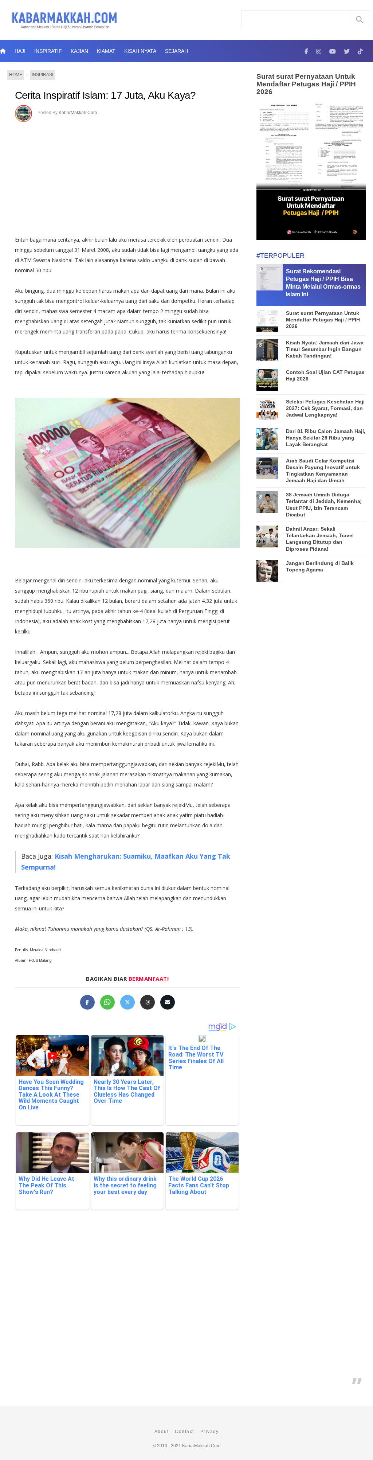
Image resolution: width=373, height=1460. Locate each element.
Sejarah (176, 51)
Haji (20, 51)
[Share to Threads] (147, 1002)
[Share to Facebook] (87, 1002)
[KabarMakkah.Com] (306, 51)
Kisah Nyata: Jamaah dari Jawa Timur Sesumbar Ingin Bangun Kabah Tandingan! (325, 349)
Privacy (209, 1431)
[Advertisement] (135, 176)
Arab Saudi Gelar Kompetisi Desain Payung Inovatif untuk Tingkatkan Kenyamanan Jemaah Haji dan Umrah (323, 471)
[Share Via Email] (167, 1002)
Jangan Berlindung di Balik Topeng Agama (320, 566)
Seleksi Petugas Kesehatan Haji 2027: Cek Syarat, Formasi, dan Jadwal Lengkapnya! (325, 408)
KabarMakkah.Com (78, 112)
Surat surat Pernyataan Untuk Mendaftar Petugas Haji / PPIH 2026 (306, 84)
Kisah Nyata (140, 51)
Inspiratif (48, 51)
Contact (184, 1431)
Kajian (79, 51)
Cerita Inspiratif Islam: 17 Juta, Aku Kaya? (105, 95)
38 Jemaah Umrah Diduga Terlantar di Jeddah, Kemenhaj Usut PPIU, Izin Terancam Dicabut (324, 505)
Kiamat (106, 51)
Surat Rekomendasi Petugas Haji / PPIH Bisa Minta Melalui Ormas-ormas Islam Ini (323, 282)
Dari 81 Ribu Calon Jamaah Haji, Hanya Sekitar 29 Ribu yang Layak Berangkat (325, 437)
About (161, 1431)
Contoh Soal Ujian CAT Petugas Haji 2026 (325, 375)
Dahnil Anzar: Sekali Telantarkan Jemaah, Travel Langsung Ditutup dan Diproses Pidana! (320, 539)
